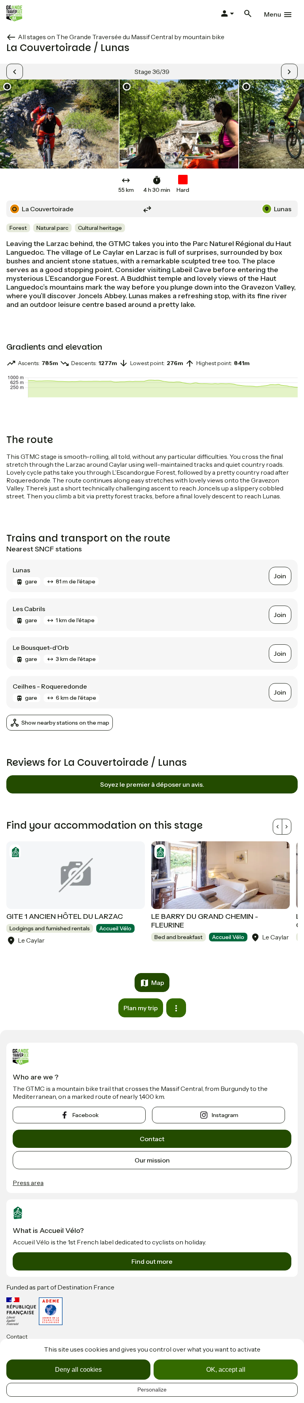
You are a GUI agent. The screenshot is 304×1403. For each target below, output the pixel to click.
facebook (85, 1115)
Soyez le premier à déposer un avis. (152, 784)
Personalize (152, 1389)
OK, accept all (225, 1369)
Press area (28, 1183)
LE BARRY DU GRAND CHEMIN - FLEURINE (204, 921)
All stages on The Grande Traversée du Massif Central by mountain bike (121, 37)
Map (157, 982)
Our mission (152, 1160)
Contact (152, 1139)
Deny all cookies (78, 1369)
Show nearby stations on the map (65, 722)
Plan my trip (141, 1008)
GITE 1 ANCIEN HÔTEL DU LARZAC (64, 916)
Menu (272, 14)
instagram (225, 1115)
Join (280, 576)
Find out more (152, 1261)
